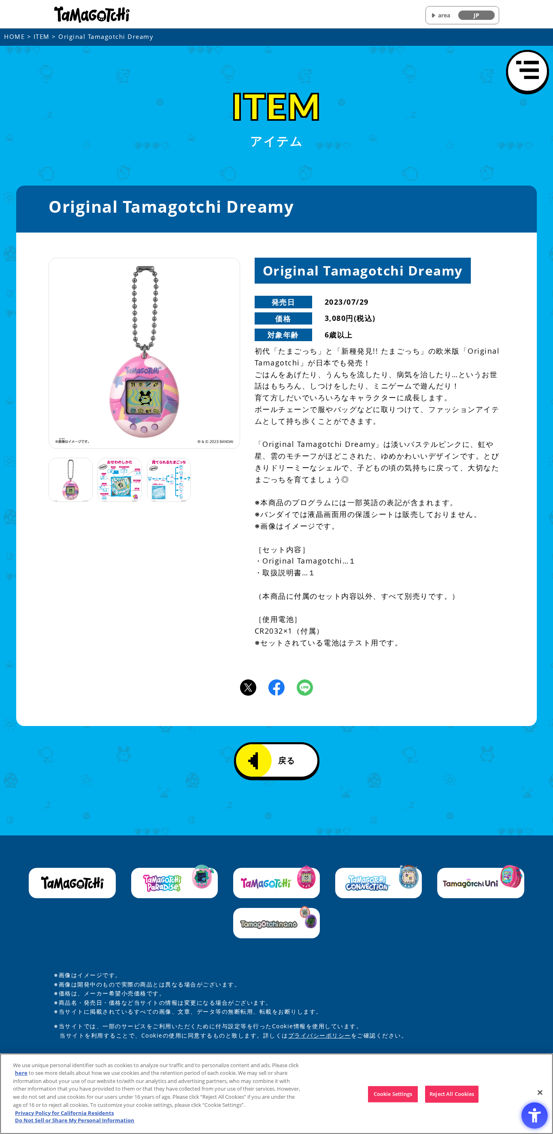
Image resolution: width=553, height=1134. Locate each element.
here (21, 1072)
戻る (287, 760)
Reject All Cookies (452, 1094)
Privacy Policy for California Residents (64, 1112)
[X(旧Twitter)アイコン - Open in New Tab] (248, 686)
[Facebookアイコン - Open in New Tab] (276, 686)
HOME (14, 36)
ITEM (42, 36)
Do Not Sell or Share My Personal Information (74, 1120)
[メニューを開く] (527, 71)
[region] (276, 1093)
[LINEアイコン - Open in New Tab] (305, 686)
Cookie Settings (393, 1094)
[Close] (540, 1093)
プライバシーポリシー (319, 1035)
